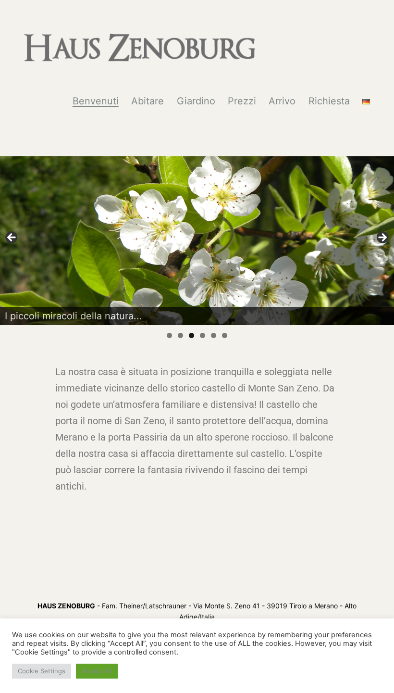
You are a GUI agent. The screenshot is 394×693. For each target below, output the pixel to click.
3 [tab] (191, 335)
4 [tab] (202, 335)
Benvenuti (96, 101)
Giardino (196, 101)
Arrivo (282, 101)
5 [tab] (213, 335)
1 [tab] (169, 335)
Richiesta (329, 101)
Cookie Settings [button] (41, 671)
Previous (12, 238)
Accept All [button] (97, 671)
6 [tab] (224, 335)
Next (382, 238)
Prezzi (242, 101)
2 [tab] (180, 335)
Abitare (147, 101)
